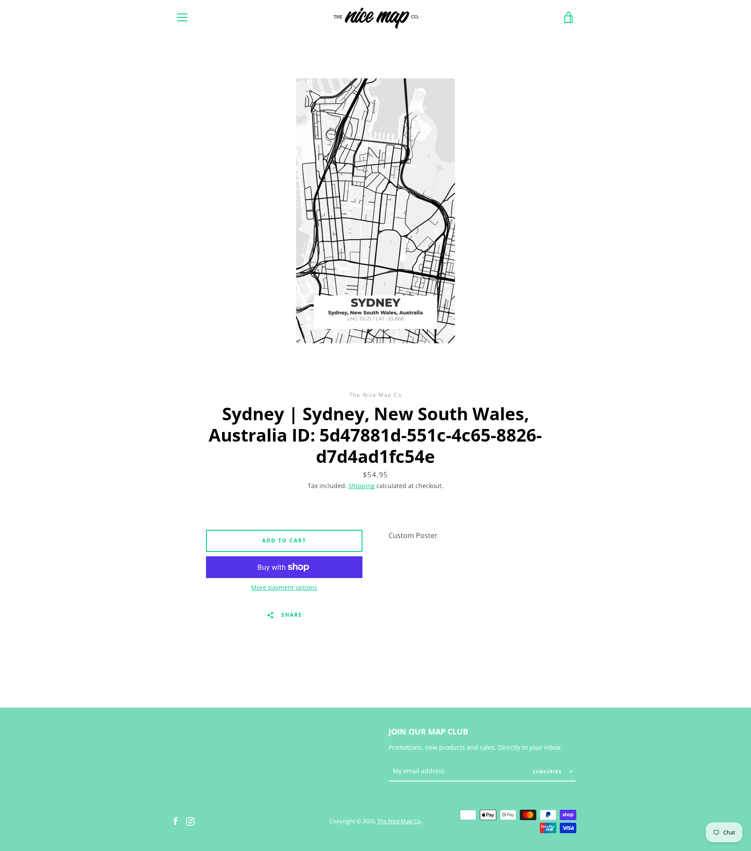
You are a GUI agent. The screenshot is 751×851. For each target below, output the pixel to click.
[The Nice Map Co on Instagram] (190, 820)
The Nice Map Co (399, 821)
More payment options (284, 587)
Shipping (362, 486)
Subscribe (548, 771)
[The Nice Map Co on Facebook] (175, 820)
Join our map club (428, 731)
